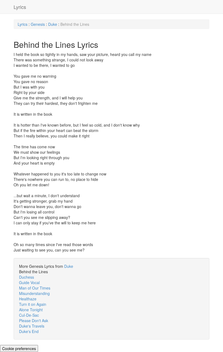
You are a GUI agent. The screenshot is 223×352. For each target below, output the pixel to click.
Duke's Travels (31, 326)
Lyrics (20, 6)
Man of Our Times (34, 288)
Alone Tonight (31, 309)
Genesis (38, 24)
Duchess (26, 277)
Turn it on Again (32, 304)
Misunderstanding (34, 293)
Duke (52, 24)
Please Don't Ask (33, 320)
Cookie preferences (19, 348)
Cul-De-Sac (29, 315)
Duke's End (29, 331)
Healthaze (27, 298)
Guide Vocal (29, 282)
